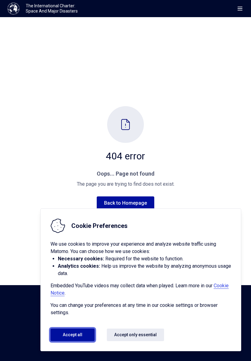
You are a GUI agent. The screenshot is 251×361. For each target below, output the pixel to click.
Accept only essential (135, 334)
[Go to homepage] (13, 8)
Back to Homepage (125, 203)
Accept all (72, 334)
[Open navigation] (240, 9)
